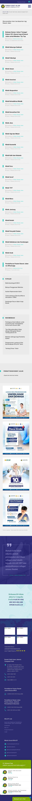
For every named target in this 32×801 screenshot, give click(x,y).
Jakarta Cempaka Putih (12, 7)
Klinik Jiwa (9, 123)
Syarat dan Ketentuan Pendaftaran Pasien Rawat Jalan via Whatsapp (13, 723)
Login (5, 731)
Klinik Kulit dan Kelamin (13, 155)
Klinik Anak (9, 253)
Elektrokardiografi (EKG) (12, 283)
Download (7, 725)
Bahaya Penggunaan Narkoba (14, 287)
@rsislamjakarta (11, 746)
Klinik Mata (9, 199)
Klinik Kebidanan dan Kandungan (16, 242)
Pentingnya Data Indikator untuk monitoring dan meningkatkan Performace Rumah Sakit (14, 323)
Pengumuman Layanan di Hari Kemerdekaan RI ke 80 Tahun (14, 343)
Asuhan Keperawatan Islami (13, 291)
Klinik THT (9, 188)
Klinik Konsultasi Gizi (12, 112)
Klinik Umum (9, 69)
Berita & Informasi (18, 39)
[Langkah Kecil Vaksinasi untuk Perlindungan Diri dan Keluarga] (16, 418)
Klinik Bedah (9, 220)
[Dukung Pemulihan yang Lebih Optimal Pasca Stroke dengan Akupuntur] (16, 454)
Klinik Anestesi (10, 80)
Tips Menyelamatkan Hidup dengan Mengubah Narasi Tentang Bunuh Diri (13, 331)
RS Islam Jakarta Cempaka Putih (17, 575)
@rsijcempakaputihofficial (13, 749)
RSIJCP (4, 11)
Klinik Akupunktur (11, 90)
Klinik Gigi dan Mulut (12, 134)
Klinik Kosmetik (10, 144)
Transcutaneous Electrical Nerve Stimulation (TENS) (15, 296)
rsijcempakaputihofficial (13, 744)
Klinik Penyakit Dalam (12, 231)
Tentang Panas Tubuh (11, 348)
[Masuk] (29, 2)
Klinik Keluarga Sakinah (13, 47)
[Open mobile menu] (29, 6)
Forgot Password (8, 729)
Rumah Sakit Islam (12, 6)
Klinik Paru (9, 166)
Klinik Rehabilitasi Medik (13, 101)
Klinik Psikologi (10, 58)
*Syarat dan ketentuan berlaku (11, 375)
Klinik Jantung (10, 209)
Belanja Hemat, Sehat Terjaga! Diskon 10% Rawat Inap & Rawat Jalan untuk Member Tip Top (16, 34)
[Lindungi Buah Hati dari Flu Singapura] (16, 526)
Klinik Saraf (9, 177)
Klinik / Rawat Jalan (18, 49)
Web (7, 11)
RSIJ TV (6, 727)
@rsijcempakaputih (12, 752)
